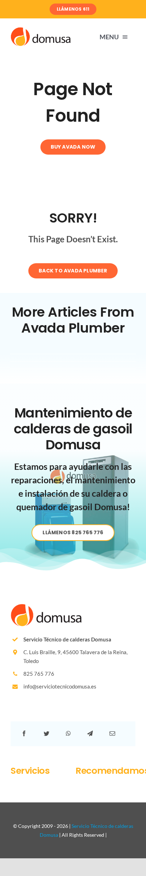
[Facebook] (24, 733)
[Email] (112, 733)
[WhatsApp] (68, 733)
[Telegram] (90, 733)
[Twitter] (46, 733)
